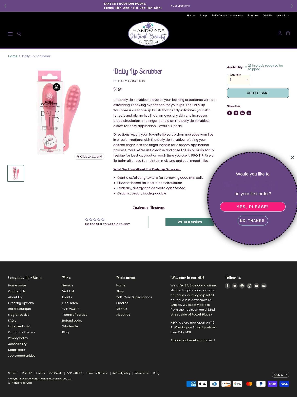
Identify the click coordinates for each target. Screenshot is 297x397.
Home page (17, 285)
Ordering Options (21, 303)
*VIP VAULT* (70, 309)
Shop (203, 15)
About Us (283, 15)
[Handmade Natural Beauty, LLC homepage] (148, 34)
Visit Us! (68, 291)
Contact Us (16, 291)
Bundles (253, 15)
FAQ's (12, 320)
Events (67, 297)
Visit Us (267, 15)
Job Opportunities (21, 355)
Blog (65, 332)
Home (191, 15)
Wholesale (70, 326)
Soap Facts (16, 350)
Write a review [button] (190, 221)
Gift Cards (70, 303)
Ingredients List (19, 326)
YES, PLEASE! (251, 207)
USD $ (278, 375)
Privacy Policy (18, 338)
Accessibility (17, 344)
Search (67, 285)
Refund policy (72, 320)
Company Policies (21, 332)
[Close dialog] (291, 157)
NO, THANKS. (251, 220)
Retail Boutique (19, 309)
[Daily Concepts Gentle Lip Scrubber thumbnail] (16, 173)
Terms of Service (74, 314)
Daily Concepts (131, 81)
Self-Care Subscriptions (227, 15)
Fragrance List (18, 314)
